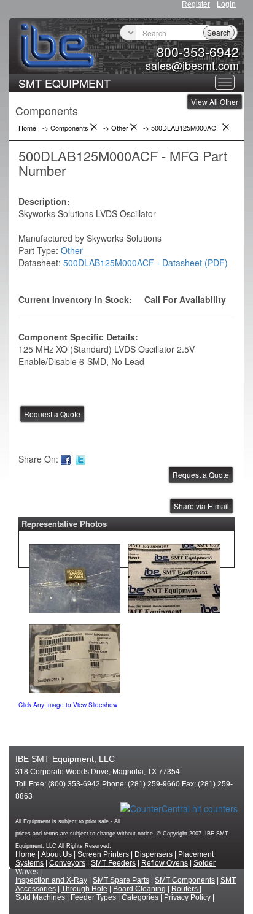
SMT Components (185, 880)
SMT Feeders (113, 863)
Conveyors (67, 863)
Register (196, 4)
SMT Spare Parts (121, 880)
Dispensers (153, 854)
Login (226, 4)
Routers (185, 889)
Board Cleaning (139, 889)
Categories (140, 897)
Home (25, 854)
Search (219, 32)
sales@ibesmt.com (192, 65)
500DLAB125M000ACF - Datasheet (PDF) (145, 262)
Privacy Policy (187, 897)
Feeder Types (93, 897)
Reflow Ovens (164, 863)
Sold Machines (40, 897)
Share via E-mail (201, 506)
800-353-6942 (198, 51)
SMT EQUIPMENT (64, 83)
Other (72, 250)
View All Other (214, 101)
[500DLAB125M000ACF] (74, 575)
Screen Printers (103, 854)
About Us (56, 854)
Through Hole (84, 889)
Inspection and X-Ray (51, 880)
